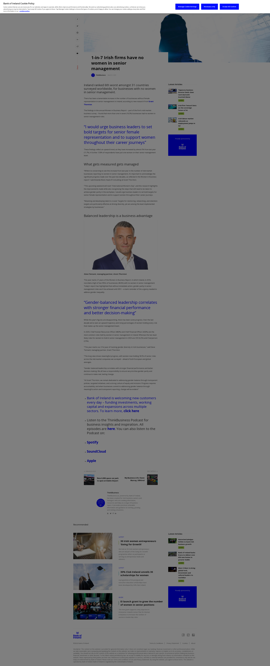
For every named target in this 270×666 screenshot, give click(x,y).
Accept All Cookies (229, 7)
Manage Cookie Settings (187, 7)
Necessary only (209, 7)
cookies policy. (24, 11)
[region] (135, 6)
